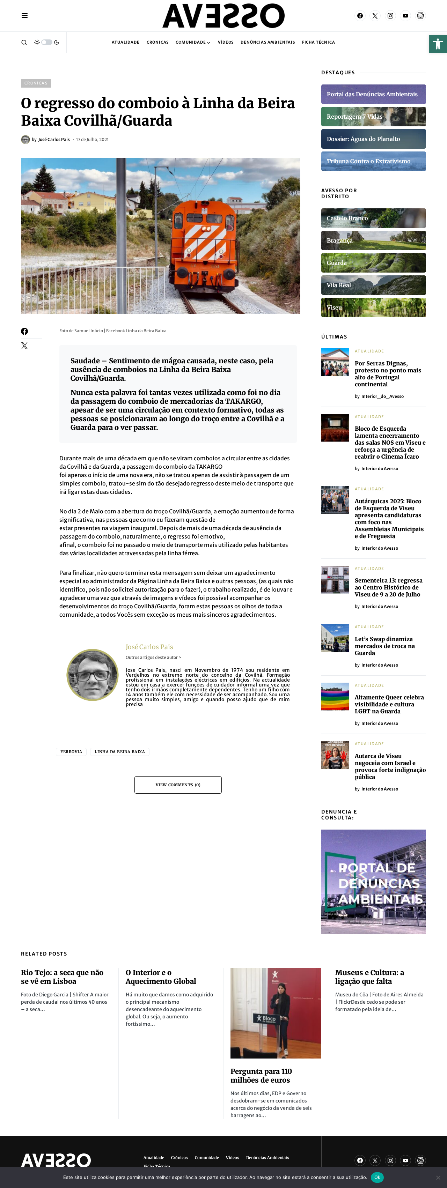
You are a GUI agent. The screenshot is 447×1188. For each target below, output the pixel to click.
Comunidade (207, 1157)
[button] (438, 44)
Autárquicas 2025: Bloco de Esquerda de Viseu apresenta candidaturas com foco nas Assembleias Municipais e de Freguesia (389, 519)
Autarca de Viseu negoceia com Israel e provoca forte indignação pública (390, 766)
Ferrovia (71, 751)
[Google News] (420, 16)
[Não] (438, 1177)
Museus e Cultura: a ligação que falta (369, 977)
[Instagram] (390, 16)
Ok (377, 1177)
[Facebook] (360, 16)
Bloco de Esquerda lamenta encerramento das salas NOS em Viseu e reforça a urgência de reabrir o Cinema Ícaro (390, 442)
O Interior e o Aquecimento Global (161, 977)
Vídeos (232, 1157)
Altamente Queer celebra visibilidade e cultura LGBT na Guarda (389, 704)
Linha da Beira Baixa (120, 751)
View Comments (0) (178, 784)
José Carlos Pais (149, 647)
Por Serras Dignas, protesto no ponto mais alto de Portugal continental (388, 374)
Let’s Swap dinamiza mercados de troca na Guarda (385, 646)
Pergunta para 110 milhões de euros (261, 1075)
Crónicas (35, 83)
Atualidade (369, 351)
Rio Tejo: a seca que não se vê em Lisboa (62, 977)
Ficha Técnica (157, 1166)
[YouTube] (405, 16)
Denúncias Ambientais (267, 1157)
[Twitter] (375, 16)
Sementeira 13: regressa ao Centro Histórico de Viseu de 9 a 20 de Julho (389, 587)
